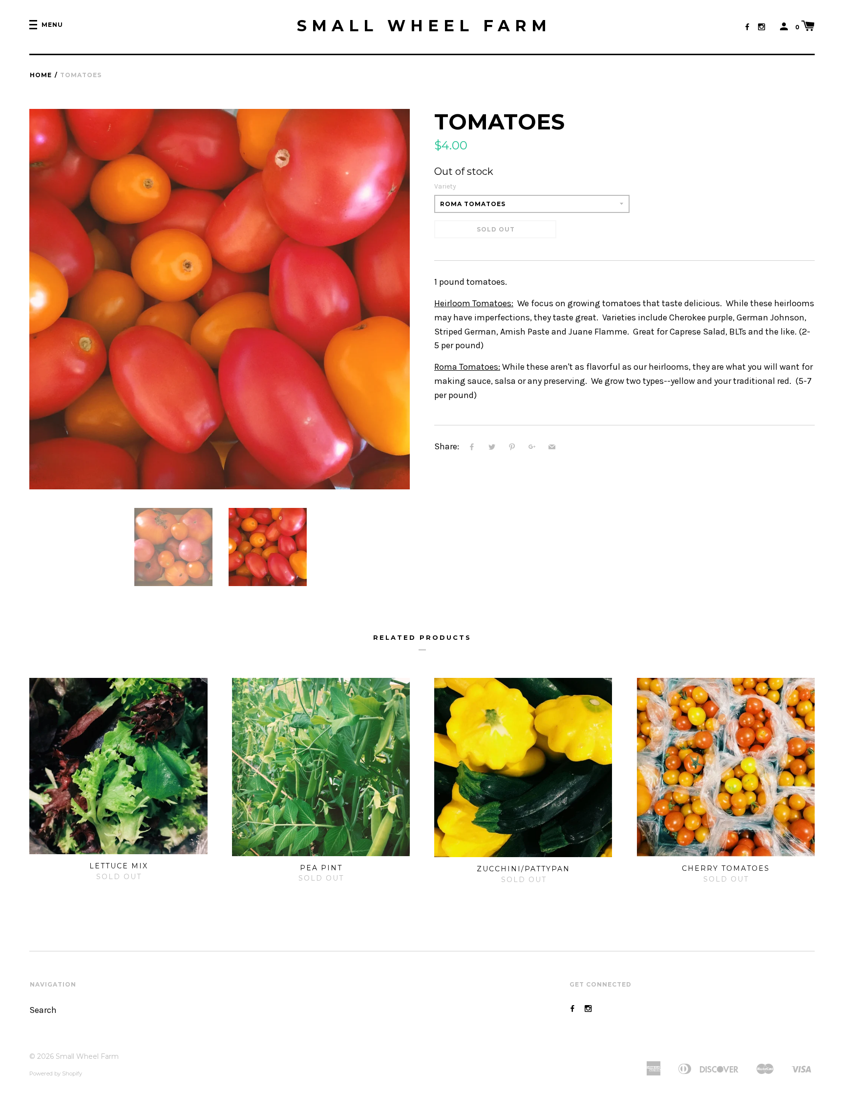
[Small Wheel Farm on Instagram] (761, 27)
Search (43, 1010)
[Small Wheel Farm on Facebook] (747, 27)
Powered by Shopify (55, 1073)
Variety (445, 186)
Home (41, 75)
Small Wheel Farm (424, 26)
